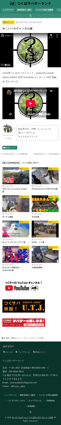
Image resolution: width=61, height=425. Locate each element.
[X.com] (30, 15)
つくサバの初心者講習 (44, 10)
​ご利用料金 (50, 401)
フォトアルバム (24, 352)
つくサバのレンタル (16, 401)
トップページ (8, 10)
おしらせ (9, 352)
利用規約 (31, 406)
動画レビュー (8, 22)
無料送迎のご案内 (24, 10)
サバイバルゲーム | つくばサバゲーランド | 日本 (32, 417)
